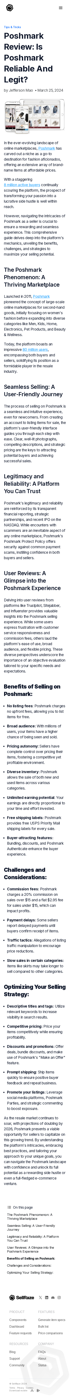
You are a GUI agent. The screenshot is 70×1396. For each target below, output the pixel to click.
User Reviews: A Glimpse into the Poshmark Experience (30, 1249)
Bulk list (43, 1326)
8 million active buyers (22, 185)
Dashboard (16, 1326)
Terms (12, 1388)
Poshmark (46, 148)
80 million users (35, 349)
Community (16, 1365)
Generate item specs (51, 1320)
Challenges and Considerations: (29, 1265)
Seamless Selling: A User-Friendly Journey (31, 1227)
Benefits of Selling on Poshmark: (31, 1258)
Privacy (20, 1388)
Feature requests (20, 1333)
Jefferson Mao (21, 90)
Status (42, 1365)
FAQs (42, 1352)
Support (14, 1358)
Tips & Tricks (12, 27)
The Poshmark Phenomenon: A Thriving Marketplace (29, 1217)
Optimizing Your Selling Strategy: (30, 1272)
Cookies (29, 1388)
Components (17, 1320)
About (42, 1358)
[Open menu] (61, 8)
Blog (12, 1352)
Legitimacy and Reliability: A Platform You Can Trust (33, 1238)
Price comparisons (50, 1333)
